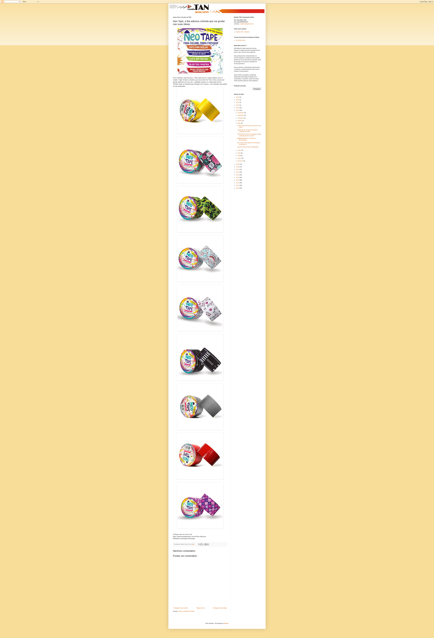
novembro (241, 115)
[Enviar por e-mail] (199, 544)
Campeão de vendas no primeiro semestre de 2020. (247, 130)
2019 (237, 164)
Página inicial (200, 608)
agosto (240, 120)
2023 (237, 102)
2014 (237, 177)
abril (239, 155)
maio (239, 153)
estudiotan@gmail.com (246, 24)
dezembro (241, 113)
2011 (237, 185)
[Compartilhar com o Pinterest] (208, 544)
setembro (241, 118)
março (240, 158)
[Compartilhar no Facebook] (206, 544)
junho (239, 150)
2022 (237, 105)
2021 (237, 108)
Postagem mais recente (180, 608)
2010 (237, 188)
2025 (237, 100)
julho (239, 123)
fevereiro (240, 161)
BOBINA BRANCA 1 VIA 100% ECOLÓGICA (246, 139)
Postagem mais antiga (220, 608)
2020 (237, 110)
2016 (237, 172)
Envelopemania (240, 40)
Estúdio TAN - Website (242, 32)
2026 (237, 97)
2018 (237, 167)
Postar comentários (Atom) (186, 611)
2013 (237, 180)
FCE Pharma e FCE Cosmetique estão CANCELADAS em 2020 (249, 134)
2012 (237, 183)
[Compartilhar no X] (203, 544)
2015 (237, 175)
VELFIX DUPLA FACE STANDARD (247, 147)
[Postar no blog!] (201, 544)
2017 (237, 169)
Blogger (226, 623)
